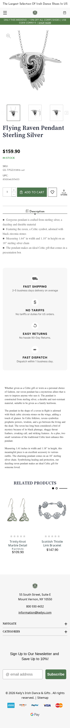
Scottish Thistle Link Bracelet (52, 543)
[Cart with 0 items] (64, 13)
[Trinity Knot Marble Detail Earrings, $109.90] (17, 513)
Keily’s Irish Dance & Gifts (33, 693)
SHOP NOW (44, 22)
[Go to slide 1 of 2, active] (53, 488)
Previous (3, 112)
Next (66, 112)
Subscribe (55, 674)
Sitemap (42, 698)
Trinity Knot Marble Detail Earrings (17, 545)
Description (37, 211)
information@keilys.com (35, 612)
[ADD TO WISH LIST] (52, 192)
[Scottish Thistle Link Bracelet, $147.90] (52, 513)
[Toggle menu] (5, 13)
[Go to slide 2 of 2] (57, 488)
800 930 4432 (35, 606)
